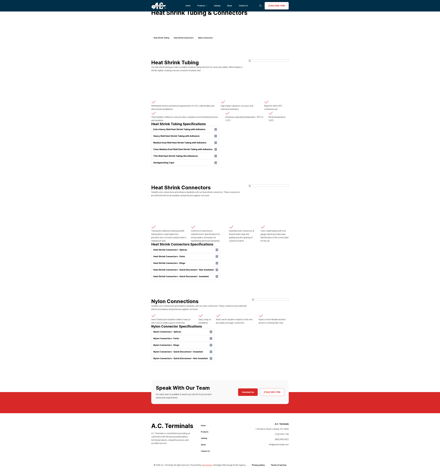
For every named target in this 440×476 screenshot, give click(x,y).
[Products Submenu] (207, 6)
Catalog (217, 6)
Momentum (207, 465)
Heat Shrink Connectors (184, 38)
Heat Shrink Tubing (161, 38)
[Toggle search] (260, 6)
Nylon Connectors (205, 38)
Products (201, 6)
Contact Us (243, 6)
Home (188, 6)
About (229, 6)
